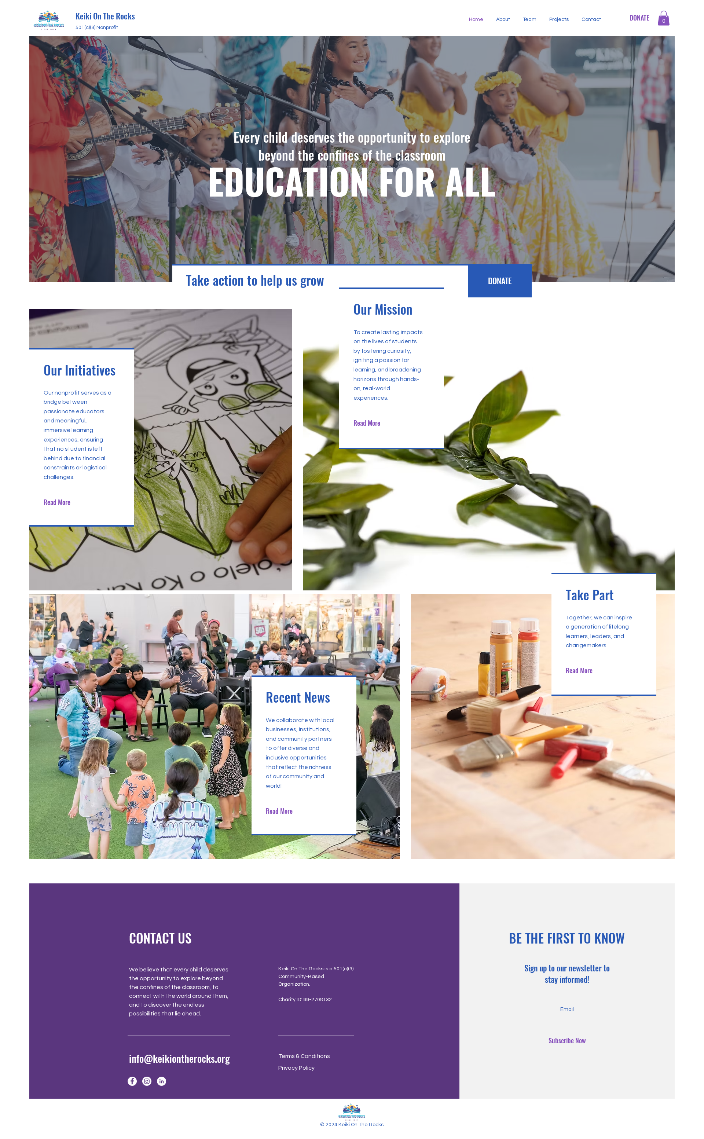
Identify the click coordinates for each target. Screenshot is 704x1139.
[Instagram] (146, 1081)
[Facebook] (132, 1081)
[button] (663, 18)
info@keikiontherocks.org (179, 1058)
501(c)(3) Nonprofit (97, 27)
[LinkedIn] (161, 1081)
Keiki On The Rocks (105, 16)
